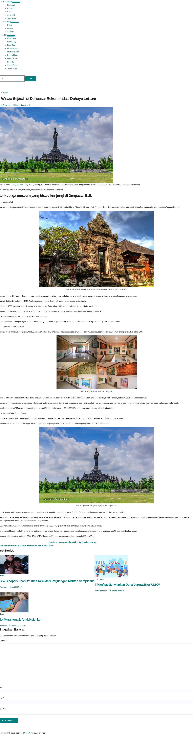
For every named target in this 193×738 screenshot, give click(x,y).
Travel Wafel (12, 69)
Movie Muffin (12, 58)
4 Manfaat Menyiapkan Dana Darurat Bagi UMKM (127, 584)
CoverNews (29, 733)
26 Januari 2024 (115, 591)
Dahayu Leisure (17, 185)
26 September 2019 (21, 105)
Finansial (11, 5)
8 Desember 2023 (16, 626)
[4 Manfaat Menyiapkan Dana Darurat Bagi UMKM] (111, 566)
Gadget (10, 28)
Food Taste (11, 45)
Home (5, 93)
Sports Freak (12, 65)
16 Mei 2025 (14, 587)
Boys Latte (11, 38)
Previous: (72, 542)
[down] (16, 2)
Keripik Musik (12, 55)
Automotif (11, 15)
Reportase (11, 62)
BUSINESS (7, 2)
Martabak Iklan (13, 52)
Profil (9, 12)
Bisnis (9, 25)
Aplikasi (10, 32)
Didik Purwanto (100, 591)
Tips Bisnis (11, 18)
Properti (10, 8)
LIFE (5, 35)
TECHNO (6, 22)
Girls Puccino (12, 48)
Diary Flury (11, 42)
